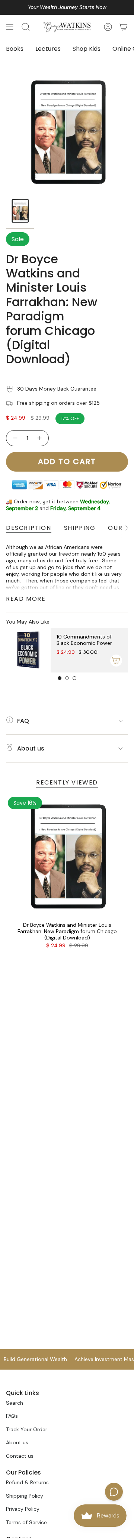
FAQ (23, 721)
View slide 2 (67, 678)
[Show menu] (9, 26)
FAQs (12, 1416)
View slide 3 (74, 678)
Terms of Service (26, 1522)
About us (30, 748)
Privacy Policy (22, 1509)
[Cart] (123, 26)
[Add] (116, 661)
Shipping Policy (24, 1495)
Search (14, 1402)
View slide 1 (59, 678)
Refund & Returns (27, 1482)
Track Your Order (26, 1429)
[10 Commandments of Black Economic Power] (28, 650)
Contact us (20, 1455)
